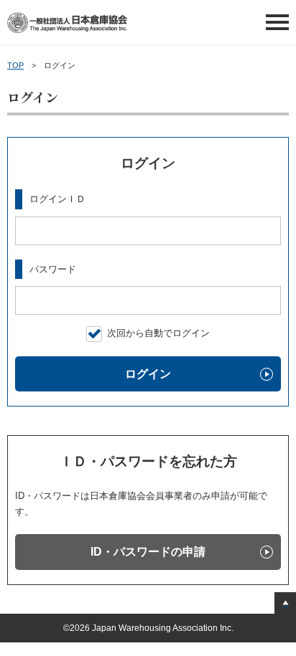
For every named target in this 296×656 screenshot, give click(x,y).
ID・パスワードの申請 (148, 552)
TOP (15, 65)
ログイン (148, 374)
